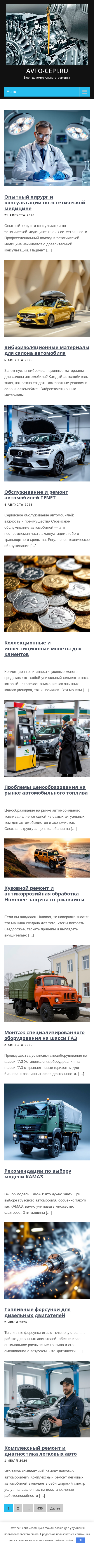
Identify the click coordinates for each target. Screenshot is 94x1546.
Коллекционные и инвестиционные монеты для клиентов (43, 648)
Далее (55, 1508)
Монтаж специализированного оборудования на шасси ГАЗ (44, 1035)
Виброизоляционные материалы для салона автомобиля (46, 350)
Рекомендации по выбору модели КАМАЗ (37, 1173)
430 (40, 1508)
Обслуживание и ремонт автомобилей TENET (36, 494)
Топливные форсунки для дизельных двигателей (37, 1312)
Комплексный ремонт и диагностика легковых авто (40, 1450)
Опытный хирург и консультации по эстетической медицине (44, 202)
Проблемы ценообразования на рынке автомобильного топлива (46, 790)
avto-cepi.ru (47, 71)
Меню (11, 91)
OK (81, 1540)
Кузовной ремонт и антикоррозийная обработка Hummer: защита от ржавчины (44, 894)
